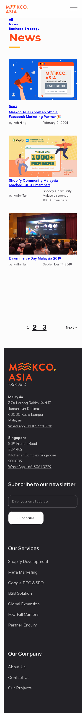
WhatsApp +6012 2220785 (30, 426)
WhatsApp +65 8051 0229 (29, 466)
